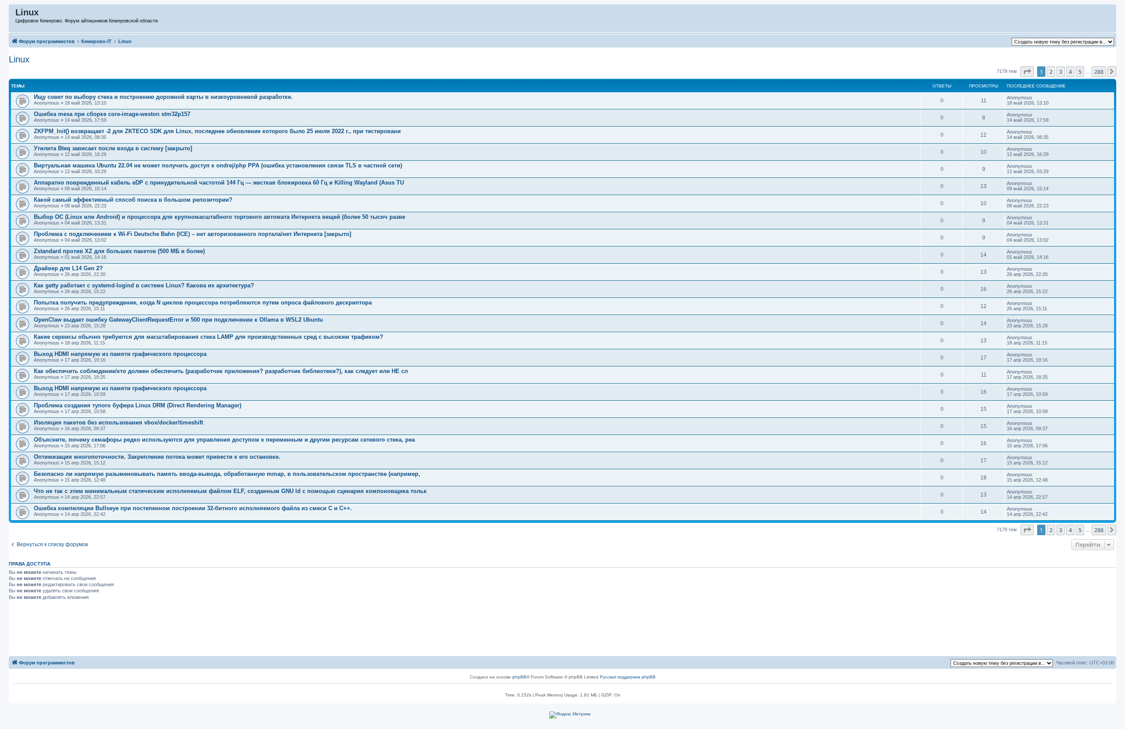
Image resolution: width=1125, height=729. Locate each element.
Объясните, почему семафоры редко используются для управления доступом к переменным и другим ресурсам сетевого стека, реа (224, 439)
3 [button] (1060, 72)
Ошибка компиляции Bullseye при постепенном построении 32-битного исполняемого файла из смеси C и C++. (193, 508)
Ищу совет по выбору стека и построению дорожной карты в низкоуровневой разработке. (163, 97)
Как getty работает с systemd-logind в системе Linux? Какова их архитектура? (144, 285)
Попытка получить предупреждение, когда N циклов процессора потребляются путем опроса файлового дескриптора (203, 302)
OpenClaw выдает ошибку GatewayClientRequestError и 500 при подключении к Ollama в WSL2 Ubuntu (178, 319)
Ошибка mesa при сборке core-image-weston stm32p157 (112, 114)
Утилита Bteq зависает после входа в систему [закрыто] (113, 148)
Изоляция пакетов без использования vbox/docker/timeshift (118, 422)
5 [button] (1079, 72)
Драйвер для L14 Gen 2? (68, 268)
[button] (1027, 71)
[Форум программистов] (12, 14)
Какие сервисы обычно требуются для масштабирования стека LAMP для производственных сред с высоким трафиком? (208, 337)
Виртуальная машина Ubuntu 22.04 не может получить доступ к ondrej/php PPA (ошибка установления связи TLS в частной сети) (218, 165)
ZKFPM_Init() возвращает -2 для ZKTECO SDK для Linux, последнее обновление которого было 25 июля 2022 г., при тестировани (217, 131)
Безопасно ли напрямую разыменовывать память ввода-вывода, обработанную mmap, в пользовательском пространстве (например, (227, 474)
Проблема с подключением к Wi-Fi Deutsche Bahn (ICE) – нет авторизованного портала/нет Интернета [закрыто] (192, 234)
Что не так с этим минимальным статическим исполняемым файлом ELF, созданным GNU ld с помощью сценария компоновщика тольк (230, 491)
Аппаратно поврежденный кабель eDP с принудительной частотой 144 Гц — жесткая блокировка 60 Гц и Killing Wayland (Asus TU (219, 182)
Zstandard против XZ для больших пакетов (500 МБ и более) (119, 251)
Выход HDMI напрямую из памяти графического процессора (120, 354)
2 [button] (1050, 72)
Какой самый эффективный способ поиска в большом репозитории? (133, 199)
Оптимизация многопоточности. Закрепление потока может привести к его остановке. (157, 456)
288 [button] (1098, 72)
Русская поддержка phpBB (628, 677)
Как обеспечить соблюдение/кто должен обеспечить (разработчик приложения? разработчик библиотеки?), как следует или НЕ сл (221, 371)
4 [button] (1070, 72)
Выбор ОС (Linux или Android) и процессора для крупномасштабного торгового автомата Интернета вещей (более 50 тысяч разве (219, 217)
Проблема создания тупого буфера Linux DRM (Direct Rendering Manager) (137, 405)
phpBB (519, 677)
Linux (19, 59)
